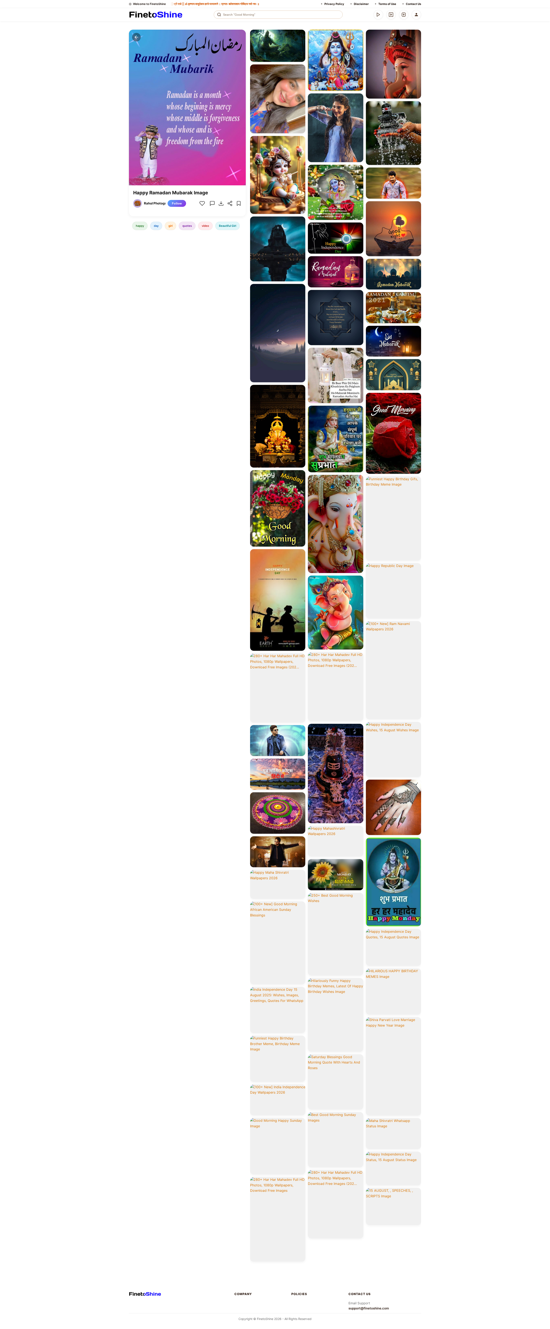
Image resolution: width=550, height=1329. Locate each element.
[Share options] (301, 34)
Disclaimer (361, 4)
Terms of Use (387, 4)
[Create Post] (403, 14)
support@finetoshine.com (368, 1308)
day (156, 225)
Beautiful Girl (227, 225)
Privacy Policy (334, 4)
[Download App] (378, 14)
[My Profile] (416, 14)
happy (140, 225)
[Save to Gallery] (301, 42)
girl (170, 225)
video (205, 225)
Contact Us (413, 4)
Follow (177, 203)
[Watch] (391, 14)
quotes (187, 225)
